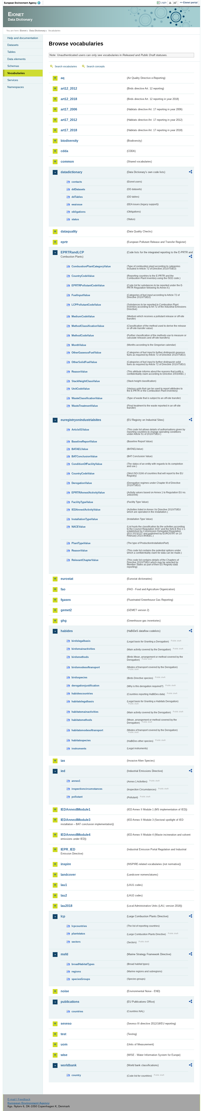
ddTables (77, 196)
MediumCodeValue (83, 316)
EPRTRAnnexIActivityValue (88, 492)
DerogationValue (82, 483)
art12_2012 (69, 88)
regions (76, 971)
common (67, 161)
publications (70, 1001)
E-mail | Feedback (19, 1099)
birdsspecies (79, 677)
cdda (64, 151)
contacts (77, 181)
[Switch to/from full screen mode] (176, 3)
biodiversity (69, 140)
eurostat (67, 578)
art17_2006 (69, 109)
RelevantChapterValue (85, 560)
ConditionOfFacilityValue (87, 463)
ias (63, 760)
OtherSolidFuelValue (84, 362)
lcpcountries (79, 926)
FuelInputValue (81, 295)
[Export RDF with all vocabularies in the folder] (190, 172)
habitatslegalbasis (83, 701)
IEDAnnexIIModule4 (75, 834)
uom (64, 1044)
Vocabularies (16, 73)
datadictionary (71, 172)
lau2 (64, 895)
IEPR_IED (68, 849)
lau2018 (66, 905)
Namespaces (15, 87)
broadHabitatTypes (83, 964)
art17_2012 (69, 120)
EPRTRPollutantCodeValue (88, 285)
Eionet (23, 30)
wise (64, 1055)
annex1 (76, 780)
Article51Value (80, 429)
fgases (66, 599)
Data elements (16, 59)
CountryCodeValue (83, 275)
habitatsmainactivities (85, 711)
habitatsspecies (81, 740)
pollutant (77, 796)
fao (63, 589)
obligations (78, 211)
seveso (66, 1023)
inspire (66, 864)
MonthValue (79, 345)
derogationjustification (85, 685)
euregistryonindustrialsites (81, 420)
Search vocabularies (66, 66)
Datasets (12, 44)
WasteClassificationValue (87, 398)
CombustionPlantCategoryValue (91, 266)
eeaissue (77, 204)
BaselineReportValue (84, 441)
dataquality (69, 231)
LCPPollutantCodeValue (86, 304)
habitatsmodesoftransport (87, 730)
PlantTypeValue (81, 543)
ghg (64, 620)
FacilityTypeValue (82, 502)
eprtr (64, 242)
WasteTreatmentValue (85, 405)
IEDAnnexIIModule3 (75, 819)
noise (65, 991)
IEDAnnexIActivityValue (86, 509)
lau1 (64, 885)
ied (63, 771)
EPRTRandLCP (72, 252)
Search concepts (96, 66)
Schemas (13, 66)
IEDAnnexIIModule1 (75, 809)
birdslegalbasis (81, 640)
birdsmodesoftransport (86, 667)
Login (163, 2)
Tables (11, 51)
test (63, 1034)
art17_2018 (69, 130)
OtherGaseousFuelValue (86, 352)
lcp (63, 916)
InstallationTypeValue (85, 519)
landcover (68, 874)
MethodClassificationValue (88, 325)
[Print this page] (171, 3)
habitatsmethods (82, 719)
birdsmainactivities (83, 648)
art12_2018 (69, 99)
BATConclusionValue (84, 456)
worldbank (69, 1065)
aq (62, 78)
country (76, 1075)
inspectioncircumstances (87, 788)
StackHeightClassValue (86, 381)
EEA (23, 3)
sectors (76, 941)
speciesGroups (81, 979)
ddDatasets (78, 189)
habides (67, 631)
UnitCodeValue (81, 388)
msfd (64, 954)
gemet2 (66, 610)
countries (77, 1011)
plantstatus (78, 933)
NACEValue (78, 526)
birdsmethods (80, 656)
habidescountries (82, 693)
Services (12, 80)
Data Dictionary (37, 30)
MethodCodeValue (83, 335)
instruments (79, 748)
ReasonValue (79, 371)
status (75, 219)
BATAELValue (80, 449)
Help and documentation (22, 38)
